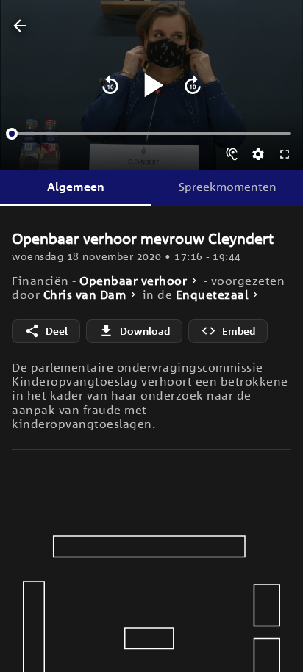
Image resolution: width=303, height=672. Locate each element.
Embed (238, 331)
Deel (57, 331)
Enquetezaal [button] (212, 295)
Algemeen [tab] (75, 186)
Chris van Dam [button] (84, 295)
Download (145, 331)
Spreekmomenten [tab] (228, 186)
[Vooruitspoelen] (193, 85)
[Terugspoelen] (110, 85)
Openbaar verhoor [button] (133, 281)
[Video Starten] (151, 85)
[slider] (12, 134)
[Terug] (20, 26)
